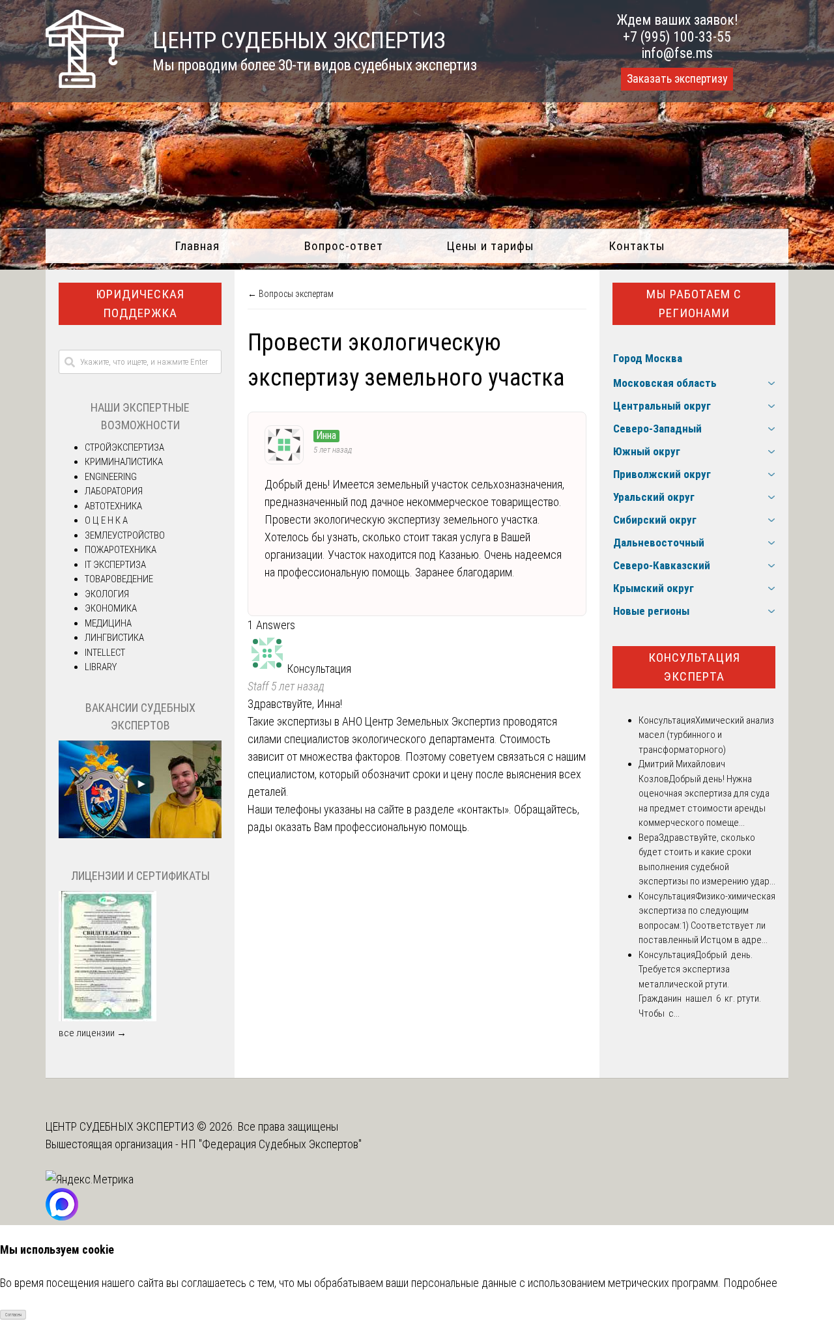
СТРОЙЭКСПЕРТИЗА (124, 447)
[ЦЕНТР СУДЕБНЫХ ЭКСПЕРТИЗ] (85, 84)
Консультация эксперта (694, 667)
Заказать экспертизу (677, 78)
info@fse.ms (677, 53)
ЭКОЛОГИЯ (107, 594)
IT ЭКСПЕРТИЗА (115, 565)
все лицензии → (92, 1033)
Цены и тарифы (490, 245)
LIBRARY (101, 667)
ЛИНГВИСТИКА (114, 637)
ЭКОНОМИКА (111, 608)
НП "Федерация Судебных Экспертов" (271, 1144)
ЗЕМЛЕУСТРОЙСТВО (125, 535)
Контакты (637, 245)
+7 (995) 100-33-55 (677, 37)
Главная (197, 245)
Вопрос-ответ (343, 245)
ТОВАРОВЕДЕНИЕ (119, 579)
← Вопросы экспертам (291, 294)
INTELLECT (105, 652)
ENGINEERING (111, 477)
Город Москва (647, 358)
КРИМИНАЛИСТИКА (124, 462)
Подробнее (750, 1283)
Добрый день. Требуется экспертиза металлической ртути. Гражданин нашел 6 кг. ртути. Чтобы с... (700, 984)
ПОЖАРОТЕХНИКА (120, 550)
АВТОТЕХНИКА (113, 506)
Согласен (13, 1315)
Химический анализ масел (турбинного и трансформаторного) (706, 735)
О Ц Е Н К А (106, 520)
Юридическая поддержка (140, 303)
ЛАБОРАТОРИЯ (114, 491)
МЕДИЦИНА (108, 623)
